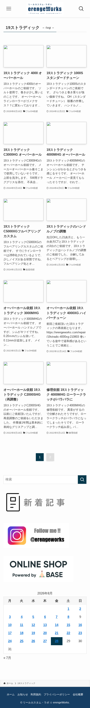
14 (56, 625)
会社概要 (78, 694)
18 (21, 633)
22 (68, 633)
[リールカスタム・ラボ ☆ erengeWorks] (45, 8)
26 (33, 641)
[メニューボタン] (8, 8)
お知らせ (22, 694)
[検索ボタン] (81, 8)
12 (33, 625)
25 (21, 641)
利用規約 (36, 694)
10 (10, 625)
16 (80, 625)
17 (10, 633)
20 (45, 633)
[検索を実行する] (82, 479)
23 (80, 633)
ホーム (11, 694)
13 (45, 625)
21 (56, 633)
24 (10, 641)
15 (68, 625)
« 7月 (7, 658)
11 (21, 625)
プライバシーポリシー (57, 694)
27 (45, 641)
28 (56, 641)
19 (33, 633)
